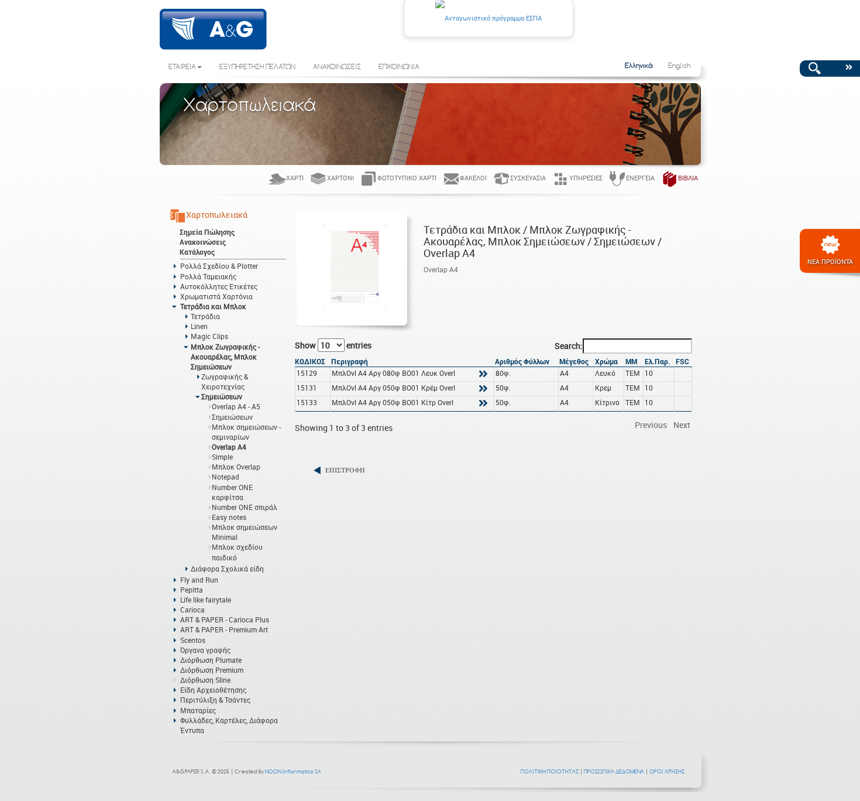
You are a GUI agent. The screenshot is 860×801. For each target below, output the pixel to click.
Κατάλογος (197, 251)
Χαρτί (295, 177)
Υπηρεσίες (586, 177)
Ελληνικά (639, 66)
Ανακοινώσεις (203, 242)
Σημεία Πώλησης (207, 232)
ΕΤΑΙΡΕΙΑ (182, 67)
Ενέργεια (640, 177)
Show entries (333, 345)
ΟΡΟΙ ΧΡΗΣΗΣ (666, 771)
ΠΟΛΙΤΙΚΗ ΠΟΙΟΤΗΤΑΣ (550, 771)
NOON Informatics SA (293, 771)
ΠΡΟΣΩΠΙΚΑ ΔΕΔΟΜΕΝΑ (614, 771)
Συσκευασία (528, 177)
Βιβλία (688, 177)
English (679, 66)
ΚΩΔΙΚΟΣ (310, 361)
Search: (569, 345)
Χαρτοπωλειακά (216, 214)
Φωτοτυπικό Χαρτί (406, 177)
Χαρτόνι (340, 177)
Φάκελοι (473, 177)
